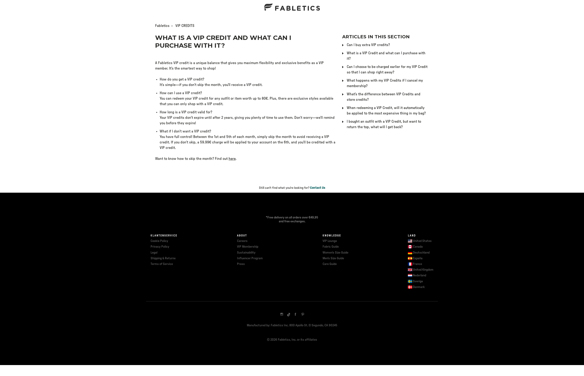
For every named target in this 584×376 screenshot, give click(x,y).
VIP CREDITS (184, 26)
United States (422, 241)
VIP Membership (247, 246)
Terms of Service (162, 264)
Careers (242, 241)
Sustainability (246, 252)
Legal (154, 252)
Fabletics (162, 26)
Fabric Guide (331, 246)
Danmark (419, 287)
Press (241, 264)
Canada (418, 246)
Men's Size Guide (333, 258)
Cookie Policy (159, 241)
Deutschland (421, 252)
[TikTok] (288, 314)
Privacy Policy (160, 246)
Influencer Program (250, 258)
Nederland (419, 275)
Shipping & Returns (163, 258)
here (232, 159)
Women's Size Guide (335, 252)
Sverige (418, 281)
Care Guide (330, 264)
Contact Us (317, 187)
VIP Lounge (330, 241)
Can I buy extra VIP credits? (368, 45)
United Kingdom (423, 269)
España (417, 258)
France (417, 264)
